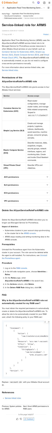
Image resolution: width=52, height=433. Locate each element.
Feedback (30, 419)
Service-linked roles (10, 70)
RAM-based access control (13, 18)
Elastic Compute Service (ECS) (26, 54)
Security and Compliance (12, 16)
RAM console (21, 268)
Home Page (6, 14)
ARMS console (30, 233)
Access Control (28, 16)
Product (45, 34)
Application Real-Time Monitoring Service (25, 13)
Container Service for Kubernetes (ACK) (18, 52)
